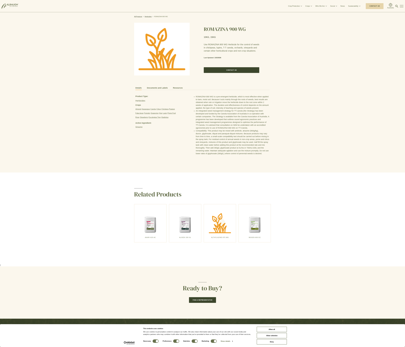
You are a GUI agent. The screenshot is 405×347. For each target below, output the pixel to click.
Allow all (272, 329)
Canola (153, 109)
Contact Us (374, 6)
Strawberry (144, 117)
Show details (225, 341)
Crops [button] (307, 6)
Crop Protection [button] (294, 6)
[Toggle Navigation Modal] (401, 6)
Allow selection (271, 335)
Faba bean (139, 113)
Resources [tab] (178, 88)
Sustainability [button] (353, 6)
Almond (138, 109)
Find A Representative (202, 300)
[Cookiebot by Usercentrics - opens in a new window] (129, 342)
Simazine (138, 127)
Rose (137, 117)
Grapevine (155, 113)
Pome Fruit (171, 113)
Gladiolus (164, 117)
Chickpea (165, 109)
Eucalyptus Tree (155, 117)
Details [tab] (138, 88)
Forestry (147, 113)
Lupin (165, 113)
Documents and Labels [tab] (157, 88)
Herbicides (148, 16)
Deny (272, 342)
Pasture (172, 109)
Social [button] (332, 6)
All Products (138, 16)
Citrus (158, 109)
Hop (160, 113)
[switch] (176, 341)
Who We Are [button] (320, 6)
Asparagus (146, 109)
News (342, 6)
